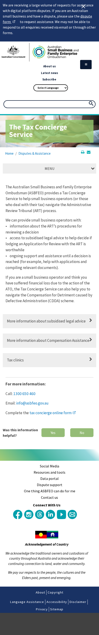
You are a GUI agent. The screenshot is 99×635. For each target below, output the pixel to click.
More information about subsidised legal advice (46, 321)
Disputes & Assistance (34, 153)
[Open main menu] (86, 64)
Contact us (49, 497)
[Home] (49, 52)
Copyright (55, 592)
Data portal (49, 478)
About (40, 592)
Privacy (42, 609)
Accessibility (57, 602)
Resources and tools (49, 472)
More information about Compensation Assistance (48, 340)
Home (9, 153)
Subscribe (49, 79)
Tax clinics (15, 360)
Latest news (49, 73)
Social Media (49, 466)
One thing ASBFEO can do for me (49, 491)
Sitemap (56, 609)
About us (49, 66)
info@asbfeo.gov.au (32, 403)
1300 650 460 (24, 393)
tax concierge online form (52, 412)
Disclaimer (78, 602)
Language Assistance (27, 602)
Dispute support (49, 484)
